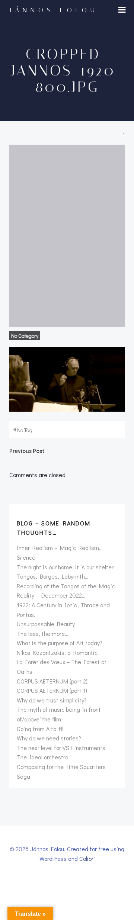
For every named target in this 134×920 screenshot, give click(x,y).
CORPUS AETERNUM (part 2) (52, 681)
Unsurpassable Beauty (46, 624)
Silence (26, 557)
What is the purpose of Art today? (59, 643)
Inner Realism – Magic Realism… (60, 547)
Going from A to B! (40, 729)
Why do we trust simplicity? (52, 700)
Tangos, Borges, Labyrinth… (53, 576)
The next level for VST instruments (61, 748)
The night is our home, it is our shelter (65, 567)
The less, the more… (42, 633)
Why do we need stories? (49, 738)
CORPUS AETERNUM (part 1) (52, 690)
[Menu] (122, 10)
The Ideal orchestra (42, 757)
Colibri (87, 858)
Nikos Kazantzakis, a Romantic (57, 652)
